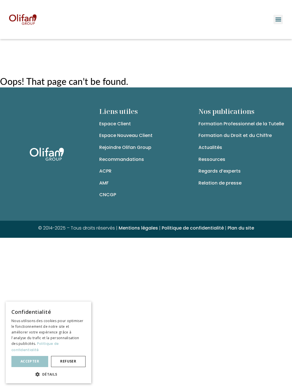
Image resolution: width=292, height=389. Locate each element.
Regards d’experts (219, 171)
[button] (278, 19)
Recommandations (121, 159)
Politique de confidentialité (193, 228)
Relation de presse (220, 183)
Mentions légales (138, 228)
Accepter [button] (30, 361)
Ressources (211, 159)
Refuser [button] (68, 361)
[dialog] (48, 342)
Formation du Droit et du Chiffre (235, 135)
